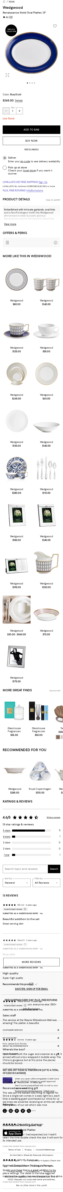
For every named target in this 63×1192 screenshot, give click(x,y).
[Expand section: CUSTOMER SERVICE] (31, 1030)
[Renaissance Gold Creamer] (46, 562)
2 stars (6, 848)
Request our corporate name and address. (34, 1179)
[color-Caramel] (58, 737)
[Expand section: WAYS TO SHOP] (31, 1054)
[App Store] (13, 1132)
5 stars (7, 830)
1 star (7, 855)
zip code (25, 161)
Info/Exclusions (34, 190)
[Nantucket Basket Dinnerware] (17, 609)
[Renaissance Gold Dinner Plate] (17, 279)
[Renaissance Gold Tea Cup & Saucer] (17, 326)
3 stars (6, 842)
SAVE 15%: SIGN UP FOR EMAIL (31, 989)
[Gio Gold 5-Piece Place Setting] (17, 373)
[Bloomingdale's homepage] (4, 1)
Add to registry (31, 149)
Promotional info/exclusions (28, 1091)
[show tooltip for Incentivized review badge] (24, 909)
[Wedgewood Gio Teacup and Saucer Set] (46, 326)
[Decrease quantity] (6, 111)
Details (19, 100)
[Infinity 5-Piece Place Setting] (46, 468)
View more (10, 224)
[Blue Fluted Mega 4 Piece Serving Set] (40, 771)
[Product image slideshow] (31, 55)
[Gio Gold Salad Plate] (46, 373)
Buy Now (31, 140)
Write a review (53, 817)
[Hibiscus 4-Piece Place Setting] (17, 468)
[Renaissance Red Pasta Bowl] (46, 609)
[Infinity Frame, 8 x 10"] (17, 515)
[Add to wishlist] (55, 26)
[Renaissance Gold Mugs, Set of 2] (46, 279)
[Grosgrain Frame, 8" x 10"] (17, 656)
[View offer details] (31, 242)
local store (29, 170)
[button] (31, 55)
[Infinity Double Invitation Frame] (17, 562)
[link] (17, 302)
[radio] (58, 737)
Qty (12, 107)
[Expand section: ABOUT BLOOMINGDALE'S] (31, 1046)
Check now (49, 1091)
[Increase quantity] (19, 111)
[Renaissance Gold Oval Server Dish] (15, 771)
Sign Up (43, 182)
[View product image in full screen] (7, 75)
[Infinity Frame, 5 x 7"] (46, 515)
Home (11, 1)
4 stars (6, 836)
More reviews (31, 962)
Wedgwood (13, 7)
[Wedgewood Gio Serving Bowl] (46, 421)
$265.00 (8, 100)
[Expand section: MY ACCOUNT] (31, 1038)
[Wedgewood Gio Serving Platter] (17, 421)
